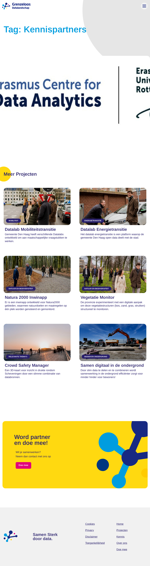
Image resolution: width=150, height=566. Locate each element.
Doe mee (121, 549)
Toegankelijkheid (95, 543)
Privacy (89, 530)
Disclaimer (91, 536)
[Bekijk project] (37, 216)
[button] (144, 6)
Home (119, 523)
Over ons (121, 543)
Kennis (120, 536)
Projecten (122, 530)
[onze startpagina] (10, 536)
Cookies (90, 523)
